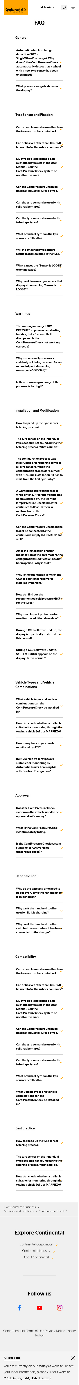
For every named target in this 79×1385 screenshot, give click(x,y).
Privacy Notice (55, 1331)
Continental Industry (36, 1251)
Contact (8, 1331)
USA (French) (41, 1378)
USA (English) (18, 1378)
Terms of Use (35, 1331)
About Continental (36, 1257)
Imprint (20, 1331)
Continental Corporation (36, 1244)
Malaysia (45, 7)
